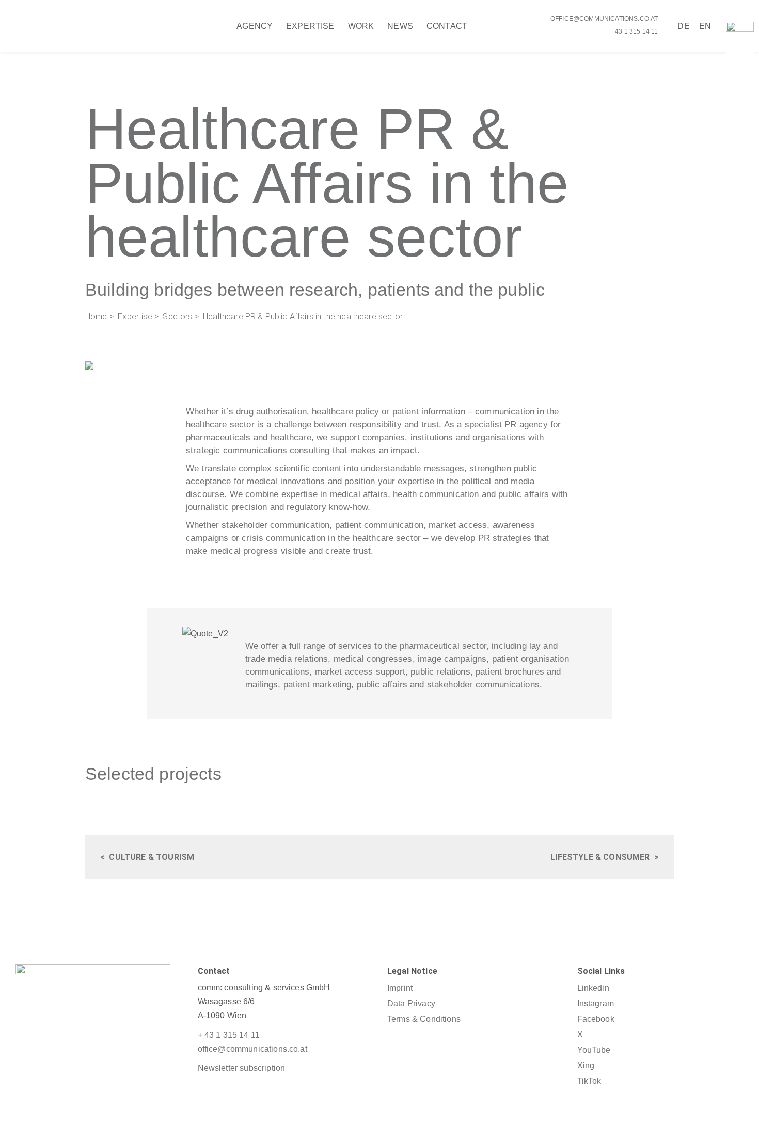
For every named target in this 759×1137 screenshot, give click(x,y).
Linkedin (593, 988)
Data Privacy (411, 1003)
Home (96, 317)
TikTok (589, 1081)
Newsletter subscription (242, 1068)
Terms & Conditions (424, 1019)
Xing (586, 1065)
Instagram (595, 1003)
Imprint (400, 988)
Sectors (177, 317)
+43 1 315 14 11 (634, 31)
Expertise (135, 317)
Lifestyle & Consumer (600, 857)
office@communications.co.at (604, 18)
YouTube (594, 1050)
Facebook (595, 1019)
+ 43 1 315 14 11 (229, 1035)
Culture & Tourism (151, 857)
